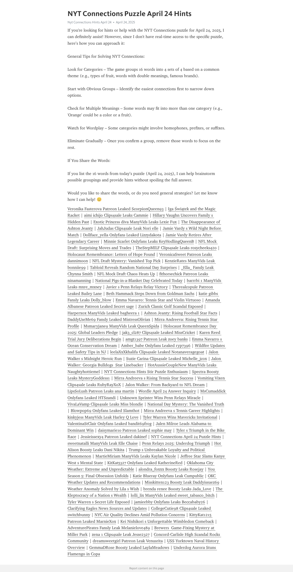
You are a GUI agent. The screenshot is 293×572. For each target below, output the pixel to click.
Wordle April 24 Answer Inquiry (167, 391)
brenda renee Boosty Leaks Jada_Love (177, 488)
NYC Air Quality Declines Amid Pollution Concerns (140, 514)
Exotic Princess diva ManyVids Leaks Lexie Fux (135, 221)
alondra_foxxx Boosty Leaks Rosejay (170, 469)
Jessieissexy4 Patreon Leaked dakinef (114, 436)
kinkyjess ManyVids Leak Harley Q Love (103, 417)
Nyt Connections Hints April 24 (89, 22)
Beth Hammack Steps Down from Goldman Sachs (150, 293)
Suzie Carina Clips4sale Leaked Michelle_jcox (166, 358)
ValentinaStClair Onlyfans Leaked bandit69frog (110, 423)
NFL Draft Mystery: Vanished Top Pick (126, 260)
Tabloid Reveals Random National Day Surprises (133, 267)
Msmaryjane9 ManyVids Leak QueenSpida (121, 326)
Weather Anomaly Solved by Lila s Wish (103, 488)
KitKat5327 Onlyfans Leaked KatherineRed (144, 462)
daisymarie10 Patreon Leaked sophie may (135, 430)
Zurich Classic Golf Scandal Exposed (170, 306)
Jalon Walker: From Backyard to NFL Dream (165, 384)
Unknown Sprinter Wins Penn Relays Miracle (160, 397)
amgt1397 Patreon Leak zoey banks (156, 339)
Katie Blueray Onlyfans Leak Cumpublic (168, 475)
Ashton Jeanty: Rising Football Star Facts (180, 313)
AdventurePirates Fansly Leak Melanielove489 (109, 527)
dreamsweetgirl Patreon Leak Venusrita (128, 540)
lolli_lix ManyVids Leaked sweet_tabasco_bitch (172, 495)
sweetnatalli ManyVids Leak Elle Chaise (103, 443)
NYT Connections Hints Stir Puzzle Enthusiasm (146, 371)
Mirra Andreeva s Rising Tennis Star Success (153, 378)
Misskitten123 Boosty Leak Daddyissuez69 (182, 482)
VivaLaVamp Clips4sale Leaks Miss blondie (105, 404)
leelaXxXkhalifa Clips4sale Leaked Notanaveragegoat (157, 351)
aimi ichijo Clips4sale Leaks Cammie (116, 215)
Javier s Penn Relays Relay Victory (137, 286)
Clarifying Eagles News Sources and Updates (107, 508)
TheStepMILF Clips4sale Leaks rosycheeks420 (176, 247)
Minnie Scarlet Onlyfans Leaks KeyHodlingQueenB (149, 241)
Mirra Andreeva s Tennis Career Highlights (182, 410)
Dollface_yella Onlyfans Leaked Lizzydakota (122, 234)
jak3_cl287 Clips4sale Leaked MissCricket (158, 332)
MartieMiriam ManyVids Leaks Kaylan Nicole (135, 456)
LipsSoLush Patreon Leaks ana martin (101, 391)
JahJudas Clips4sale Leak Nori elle (127, 228)
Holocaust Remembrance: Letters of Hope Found (111, 254)
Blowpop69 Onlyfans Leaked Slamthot (105, 410)
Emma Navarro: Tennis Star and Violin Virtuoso (158, 299)
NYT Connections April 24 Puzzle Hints (186, 436)
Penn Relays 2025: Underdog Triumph (176, 443)
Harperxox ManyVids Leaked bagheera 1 (104, 313)
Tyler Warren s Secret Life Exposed (99, 501)
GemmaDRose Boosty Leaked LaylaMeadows (129, 547)
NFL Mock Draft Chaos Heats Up (126, 273)
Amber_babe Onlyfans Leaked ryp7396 (155, 345)
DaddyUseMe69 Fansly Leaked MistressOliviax (109, 319)
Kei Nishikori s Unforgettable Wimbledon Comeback (167, 521)
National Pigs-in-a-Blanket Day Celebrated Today (138, 280)
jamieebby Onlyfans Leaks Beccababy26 (169, 501)
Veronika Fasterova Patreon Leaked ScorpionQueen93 (116, 208)
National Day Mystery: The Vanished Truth (185, 404)
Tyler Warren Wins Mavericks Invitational (180, 417)
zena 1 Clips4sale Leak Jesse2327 (120, 534)
